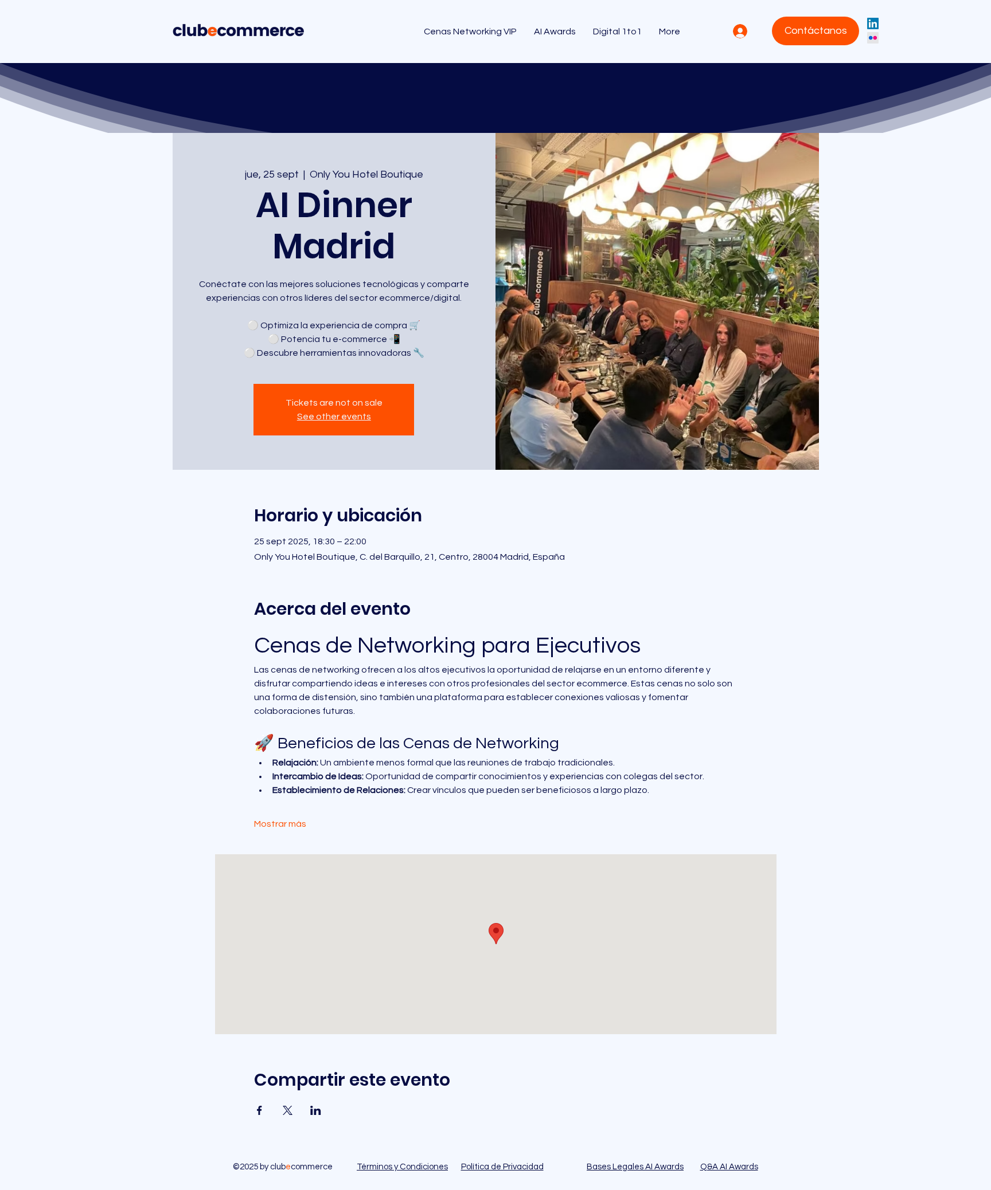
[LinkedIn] (873, 23)
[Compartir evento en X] (287, 1110)
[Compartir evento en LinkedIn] (315, 1110)
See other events (334, 416)
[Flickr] (873, 38)
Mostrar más (280, 823)
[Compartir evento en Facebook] (259, 1110)
